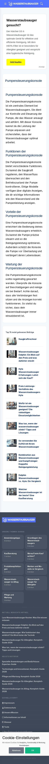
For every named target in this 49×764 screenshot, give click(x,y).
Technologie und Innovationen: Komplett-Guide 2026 (23, 670)
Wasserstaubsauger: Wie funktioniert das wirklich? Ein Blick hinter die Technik (21, 633)
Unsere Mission (11, 712)
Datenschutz (10, 708)
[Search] (41, 4)
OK (32, 750)
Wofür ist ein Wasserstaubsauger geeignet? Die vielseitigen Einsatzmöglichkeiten (29, 409)
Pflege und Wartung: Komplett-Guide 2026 (21, 676)
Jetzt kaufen (15, 62)
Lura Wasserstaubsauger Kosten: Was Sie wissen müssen (24, 618)
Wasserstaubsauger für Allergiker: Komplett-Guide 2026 (22, 641)
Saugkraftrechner (28, 339)
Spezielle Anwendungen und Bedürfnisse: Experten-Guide (21, 662)
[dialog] (24, 744)
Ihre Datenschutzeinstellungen (18, 732)
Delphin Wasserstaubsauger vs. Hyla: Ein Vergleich (30, 478)
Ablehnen (16, 750)
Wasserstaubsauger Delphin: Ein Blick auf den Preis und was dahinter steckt (23, 626)
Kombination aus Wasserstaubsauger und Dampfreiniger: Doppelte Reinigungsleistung (29, 461)
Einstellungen (24, 745)
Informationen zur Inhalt (15, 717)
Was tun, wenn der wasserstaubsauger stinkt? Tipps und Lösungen (23, 648)
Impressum (9, 703)
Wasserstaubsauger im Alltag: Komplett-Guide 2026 (23, 690)
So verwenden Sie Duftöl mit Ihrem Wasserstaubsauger (29, 443)
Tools (6, 727)
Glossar (7, 722)
